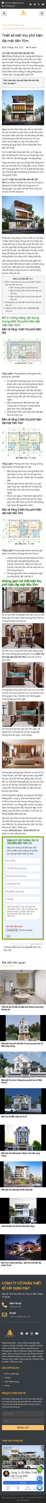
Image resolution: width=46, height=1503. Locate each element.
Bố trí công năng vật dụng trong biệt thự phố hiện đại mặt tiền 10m (23, 283)
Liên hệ (7, 1378)
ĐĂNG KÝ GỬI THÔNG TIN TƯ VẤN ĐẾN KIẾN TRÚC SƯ (22, 309)
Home (7, 1386)
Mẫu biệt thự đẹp (20, 947)
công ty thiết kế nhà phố (24, 798)
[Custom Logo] (23, 13)
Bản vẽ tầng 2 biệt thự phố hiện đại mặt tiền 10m (26, 292)
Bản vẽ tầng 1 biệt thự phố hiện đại (24, 288)
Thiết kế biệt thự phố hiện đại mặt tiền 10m (22, 28)
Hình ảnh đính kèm (14, 926)
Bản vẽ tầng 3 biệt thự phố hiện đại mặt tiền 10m (25, 298)
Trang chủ (6, 25)
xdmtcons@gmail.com (14, 3)
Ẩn (31, 279)
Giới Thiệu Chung (12, 1382)
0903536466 (9, 6)
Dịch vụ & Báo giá (12, 1374)
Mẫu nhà (18, 25)
